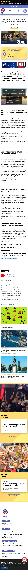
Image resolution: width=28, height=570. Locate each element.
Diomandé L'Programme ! (8, 286)
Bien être (3, 284)
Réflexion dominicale (7, 295)
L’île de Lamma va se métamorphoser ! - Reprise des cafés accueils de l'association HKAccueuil (13, 352)
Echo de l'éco (21, 288)
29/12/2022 (6, 430)
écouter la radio (25, 11)
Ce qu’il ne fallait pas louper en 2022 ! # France (14, 425)
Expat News (19, 290)
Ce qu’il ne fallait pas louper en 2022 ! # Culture (14, 484)
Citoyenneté (10, 284)
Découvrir (14, 437)
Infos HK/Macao (16, 292)
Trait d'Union (16, 295)
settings (16, 565)
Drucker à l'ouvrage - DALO (8, 288)
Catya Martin (10, 274)
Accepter (4, 567)
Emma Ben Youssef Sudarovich (11, 488)
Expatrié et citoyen (6, 292)
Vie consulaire (5, 297)
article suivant (4, 475)
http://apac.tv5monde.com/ (9, 258)
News (19, 294)
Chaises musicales (7, 327)
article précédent (5, 416)
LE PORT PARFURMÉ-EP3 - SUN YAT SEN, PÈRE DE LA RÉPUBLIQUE (12, 376)
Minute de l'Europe (12, 294)
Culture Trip (10, 54)
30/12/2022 (6, 489)
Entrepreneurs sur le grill (8, 290)
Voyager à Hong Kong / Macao (9, 299)
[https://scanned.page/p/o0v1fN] (14, 65)
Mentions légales (6, 524)
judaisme (3, 294)
